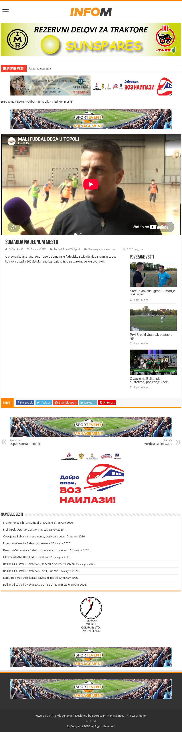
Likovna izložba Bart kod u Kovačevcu (26, 557)
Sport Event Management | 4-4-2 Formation (119, 715)
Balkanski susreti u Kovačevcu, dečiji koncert (30, 571)
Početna (9, 101)
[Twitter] (95, 721)
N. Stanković (16, 249)
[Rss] (87, 721)
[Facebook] (90, 721)
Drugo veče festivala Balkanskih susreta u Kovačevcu (36, 550)
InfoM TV (68, 249)
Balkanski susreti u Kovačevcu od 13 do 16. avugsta (35, 584)
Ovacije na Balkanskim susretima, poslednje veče (149, 380)
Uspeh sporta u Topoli (25, 442)
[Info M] (91, 11)
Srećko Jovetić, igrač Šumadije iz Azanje (152, 292)
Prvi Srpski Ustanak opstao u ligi (151, 336)
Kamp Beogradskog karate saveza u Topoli (30, 577)
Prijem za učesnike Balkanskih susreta (51, 68)
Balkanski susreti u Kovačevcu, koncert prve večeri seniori (39, 564)
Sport (20, 101)
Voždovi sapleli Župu (158, 442)
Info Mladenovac (61, 715)
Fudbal (30, 101)
